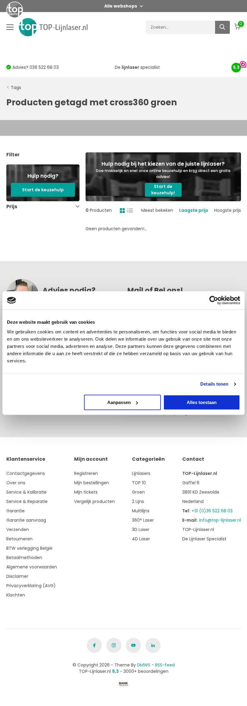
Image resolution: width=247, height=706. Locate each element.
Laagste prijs (193, 210)
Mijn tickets (86, 492)
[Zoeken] (222, 27)
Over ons (15, 483)
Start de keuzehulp (43, 190)
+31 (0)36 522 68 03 (212, 511)
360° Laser (143, 520)
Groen (138, 492)
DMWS (143, 665)
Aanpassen (119, 402)
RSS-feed (165, 665)
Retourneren (19, 539)
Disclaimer (17, 576)
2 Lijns (138, 501)
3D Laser (140, 529)
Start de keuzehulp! (163, 189)
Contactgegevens (25, 473)
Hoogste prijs (227, 210)
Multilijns (140, 511)
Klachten (15, 595)
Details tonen (214, 383)
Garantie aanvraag (26, 520)
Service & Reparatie (27, 501)
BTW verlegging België (29, 548)
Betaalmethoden (24, 558)
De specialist (137, 67)
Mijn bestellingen (91, 483)
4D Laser (141, 539)
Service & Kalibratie (26, 492)
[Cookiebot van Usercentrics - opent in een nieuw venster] (213, 300)
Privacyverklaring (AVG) (31, 586)
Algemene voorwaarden (31, 567)
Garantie (15, 511)
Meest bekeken (157, 210)
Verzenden (17, 529)
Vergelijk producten (94, 501)
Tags (16, 87)
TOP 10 (139, 483)
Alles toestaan (202, 402)
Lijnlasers (141, 473)
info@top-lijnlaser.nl (220, 520)
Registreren (86, 473)
